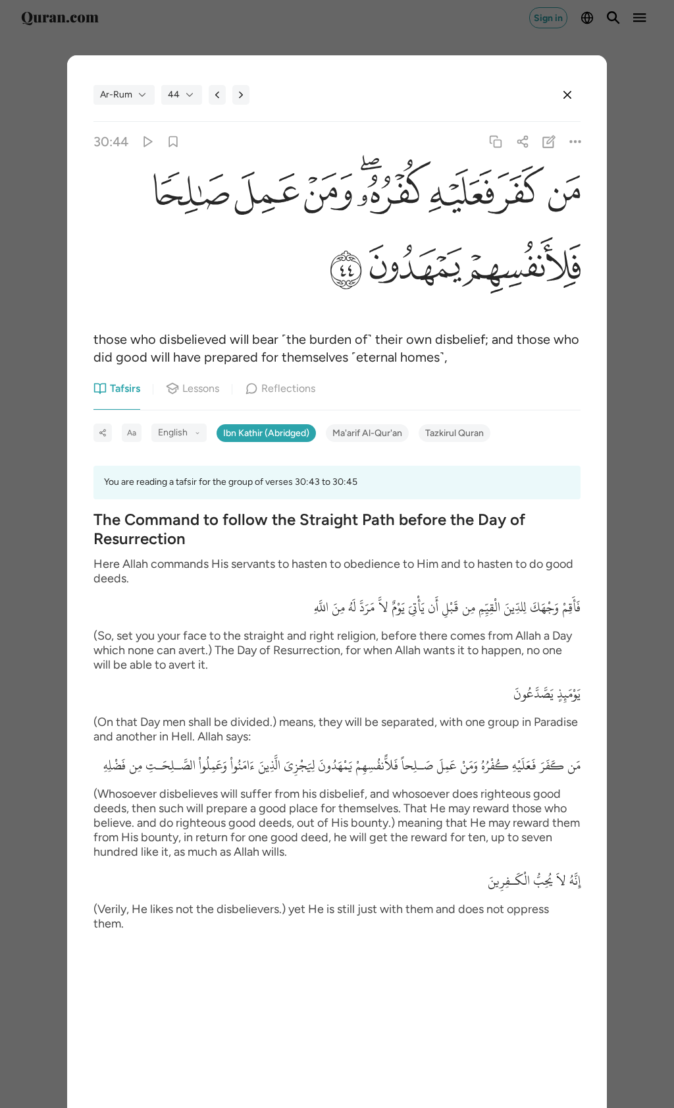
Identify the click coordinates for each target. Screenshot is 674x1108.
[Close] (567, 95)
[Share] (522, 141)
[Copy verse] (495, 141)
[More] (574, 141)
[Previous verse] (217, 95)
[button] (562, 196)
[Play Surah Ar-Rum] (146, 141)
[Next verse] (240, 95)
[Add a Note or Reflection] (548, 141)
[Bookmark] (173, 141)
